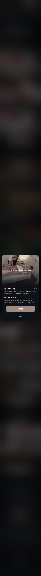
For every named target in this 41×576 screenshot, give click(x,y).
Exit (20, 316)
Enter (20, 309)
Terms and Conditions (21, 293)
